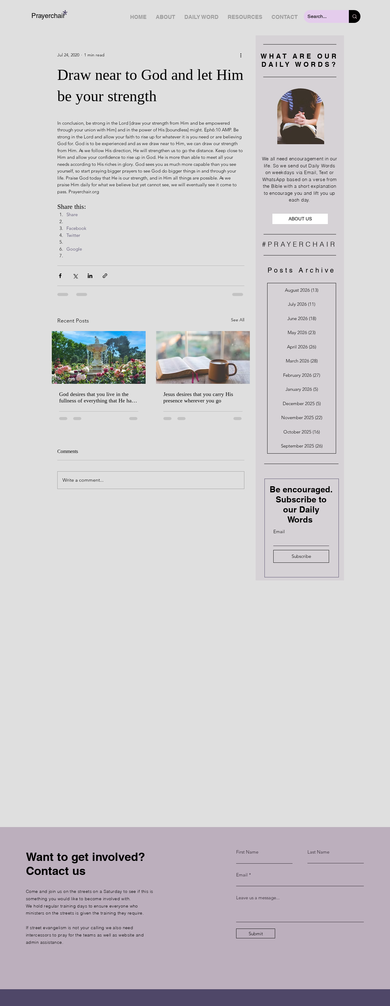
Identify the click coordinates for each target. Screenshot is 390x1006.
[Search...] (354, 16)
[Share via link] (105, 276)
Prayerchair (48, 16)
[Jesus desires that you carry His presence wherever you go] (203, 357)
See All (237, 320)
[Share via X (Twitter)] (75, 276)
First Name (247, 852)
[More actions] (240, 55)
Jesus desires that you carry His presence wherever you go (198, 397)
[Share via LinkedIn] (90, 276)
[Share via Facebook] (60, 276)
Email (279, 531)
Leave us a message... (258, 897)
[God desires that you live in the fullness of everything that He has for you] (99, 357)
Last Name (318, 852)
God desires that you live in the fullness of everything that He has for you (96, 397)
